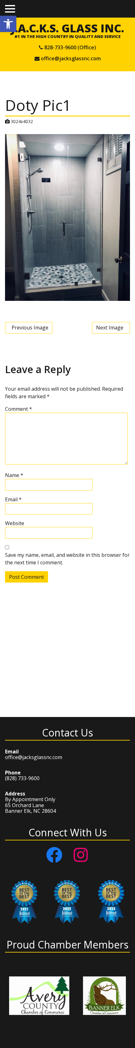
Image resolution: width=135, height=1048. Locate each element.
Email (13, 499)
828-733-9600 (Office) (70, 47)
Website (14, 523)
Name (14, 475)
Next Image (109, 327)
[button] (8, 24)
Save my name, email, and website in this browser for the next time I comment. (67, 558)
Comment (18, 408)
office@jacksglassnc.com (71, 58)
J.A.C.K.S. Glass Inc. (67, 27)
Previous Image (30, 327)
